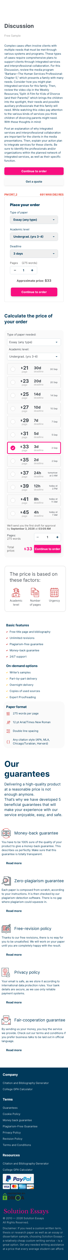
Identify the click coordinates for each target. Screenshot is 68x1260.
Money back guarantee (17, 1120)
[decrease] (15, 270)
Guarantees (10, 1107)
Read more (14, 863)
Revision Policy (12, 1138)
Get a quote (34, 181)
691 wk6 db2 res (52, 194)
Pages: (11, 535)
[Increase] (57, 537)
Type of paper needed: (21, 334)
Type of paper (19, 212)
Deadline (15, 246)
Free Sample (12, 35)
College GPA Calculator (18, 1089)
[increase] (32, 270)
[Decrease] (37, 537)
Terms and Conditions (17, 1145)
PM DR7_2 (10, 194)
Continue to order (34, 171)
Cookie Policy (11, 1114)
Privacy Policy (12, 1132)
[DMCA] (14, 1196)
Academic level (19, 229)
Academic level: (19, 349)
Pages (14, 263)
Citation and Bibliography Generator (26, 1083)
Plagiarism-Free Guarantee (20, 1126)
